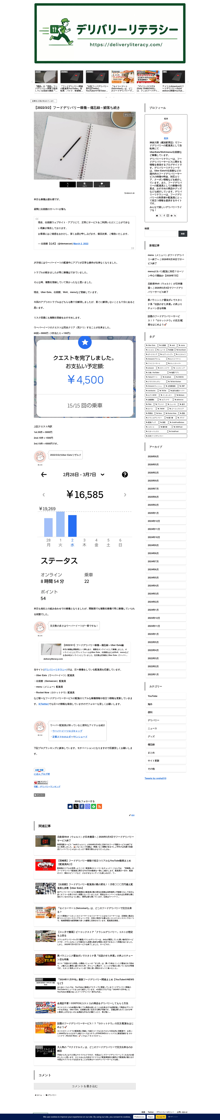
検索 (147, 228)
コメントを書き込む (85, 1086)
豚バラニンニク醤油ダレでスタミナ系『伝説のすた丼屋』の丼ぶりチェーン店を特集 (165, 304)
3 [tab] (114, 97)
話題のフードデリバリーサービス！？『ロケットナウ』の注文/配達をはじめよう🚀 (165, 320)
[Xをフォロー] (76, 806)
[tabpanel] (46, 81)
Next (188, 82)
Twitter (151, 1112)
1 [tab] (106, 97)
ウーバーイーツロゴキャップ (67, 731)
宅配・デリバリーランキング (47, 786)
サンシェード (80, 736)
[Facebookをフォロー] (81, 806)
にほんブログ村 (42, 774)
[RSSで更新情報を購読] (99, 806)
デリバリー (40, 795)
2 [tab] (110, 97)
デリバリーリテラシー (55, 669)
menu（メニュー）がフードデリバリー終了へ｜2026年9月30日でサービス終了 (166, 259)
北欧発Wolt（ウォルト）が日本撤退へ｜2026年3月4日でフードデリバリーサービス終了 (165, 287)
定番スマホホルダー (62, 736)
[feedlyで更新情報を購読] (93, 806)
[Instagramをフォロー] (87, 806)
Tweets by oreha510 (155, 778)
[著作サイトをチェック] (70, 806)
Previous (32, 82)
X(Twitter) (43, 704)
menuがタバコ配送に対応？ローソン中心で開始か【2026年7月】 (166, 273)
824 (166, 138)
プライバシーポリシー (165, 1112)
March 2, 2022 (80, 243)
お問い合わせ (182, 1112)
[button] (85, 184)
